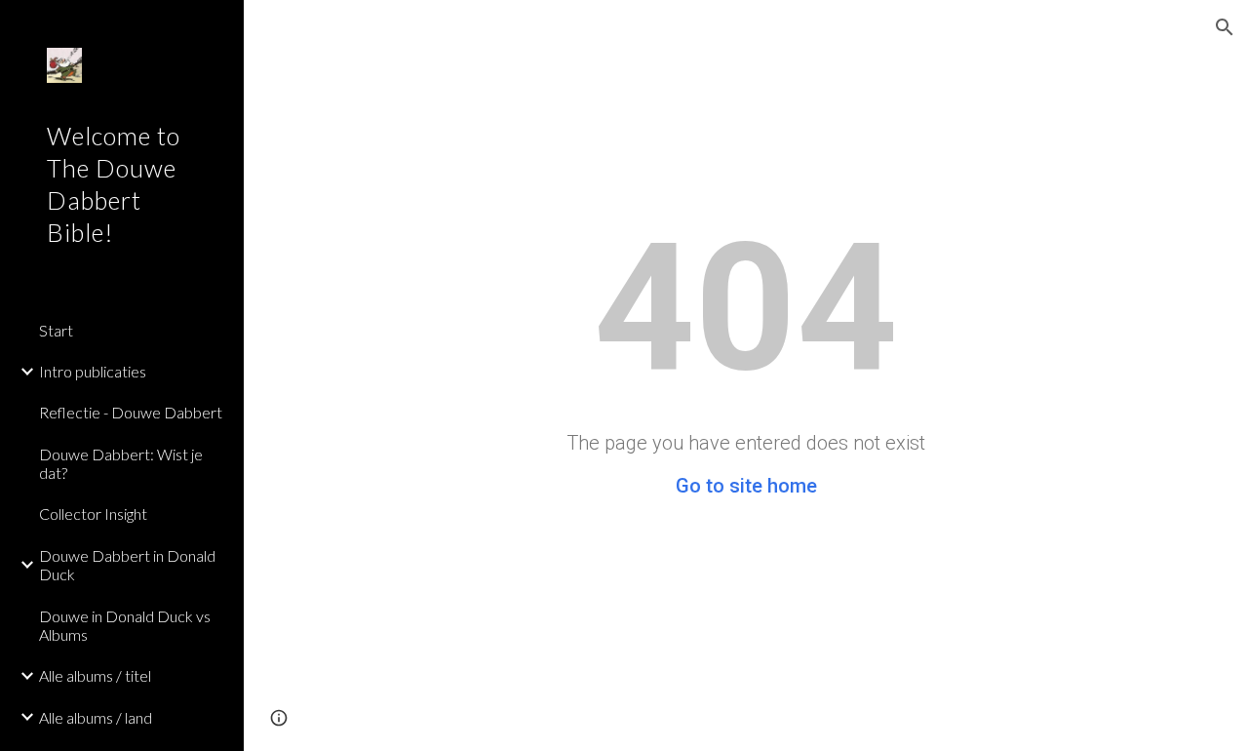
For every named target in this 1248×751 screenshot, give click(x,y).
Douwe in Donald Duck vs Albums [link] (125, 625)
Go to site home (746, 485)
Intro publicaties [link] (92, 371)
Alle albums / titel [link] (95, 675)
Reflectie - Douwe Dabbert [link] (130, 412)
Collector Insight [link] (93, 513)
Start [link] (56, 330)
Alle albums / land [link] (95, 717)
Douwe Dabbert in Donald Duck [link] (127, 564)
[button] (1224, 27)
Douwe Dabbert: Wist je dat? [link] (121, 463)
